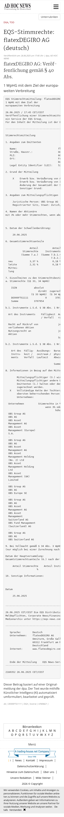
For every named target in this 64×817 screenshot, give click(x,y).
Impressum (46, 760)
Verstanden (15, 809)
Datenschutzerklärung (30, 766)
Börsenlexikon (32, 727)
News (18, 760)
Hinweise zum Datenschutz (23, 772)
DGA (6, 22)
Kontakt (30, 760)
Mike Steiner (43, 778)
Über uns (48, 772)
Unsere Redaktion (20, 778)
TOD (12, 22)
